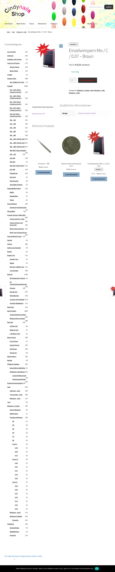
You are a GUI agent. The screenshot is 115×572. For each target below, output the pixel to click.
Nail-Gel (10, 322)
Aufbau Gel (14, 326)
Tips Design (14, 271)
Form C (14, 444)
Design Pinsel (14, 345)
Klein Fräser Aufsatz (17, 229)
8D (13, 440)
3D (13, 421)
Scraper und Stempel (17, 299)
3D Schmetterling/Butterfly (18, 283)
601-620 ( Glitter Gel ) (17, 166)
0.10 (16, 497)
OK (97, 568)
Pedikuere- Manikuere (17, 372)
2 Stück (87, 113)
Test (8, 402)
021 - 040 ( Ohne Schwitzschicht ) (16, 97)
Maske (9, 252)
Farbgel (9, 86)
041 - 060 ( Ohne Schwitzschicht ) (16, 103)
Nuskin (9, 360)
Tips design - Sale (16, 395)
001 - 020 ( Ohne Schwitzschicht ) (16, 91)
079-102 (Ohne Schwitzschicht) (15, 115)
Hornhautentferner (19, 379)
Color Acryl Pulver (13, 63)
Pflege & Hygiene (13, 364)
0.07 (16, 455)
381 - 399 (13, 135)
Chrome (12, 288)
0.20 (16, 478)
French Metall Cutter (14, 236)
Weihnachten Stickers (17, 318)
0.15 (16, 474)
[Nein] (112, 569)
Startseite (9, 23)
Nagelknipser (14, 532)
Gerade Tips (14, 259)
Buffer (12, 192)
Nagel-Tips (11, 255)
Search (109, 7)
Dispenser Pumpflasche (18, 207)
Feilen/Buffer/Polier (14, 188)
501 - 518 (13, 154)
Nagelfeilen (14, 196)
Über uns (54, 23)
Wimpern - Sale (22, 32)
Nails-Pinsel (11, 337)
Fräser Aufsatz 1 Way (17, 219)
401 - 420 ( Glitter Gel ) (17, 139)
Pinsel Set (13, 353)
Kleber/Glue (14, 414)
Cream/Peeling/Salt (19, 376)
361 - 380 (13, 131)
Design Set (13, 292)
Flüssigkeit (11, 211)
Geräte (9, 240)
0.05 (16, 452)
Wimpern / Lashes (83, 90)
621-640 (12, 169)
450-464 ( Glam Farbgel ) (18, 150)
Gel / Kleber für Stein (17, 82)
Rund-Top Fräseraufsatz (18, 233)
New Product (11, 357)
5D (13, 429)
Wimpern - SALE (74, 93)
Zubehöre (10, 524)
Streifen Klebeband (16, 303)
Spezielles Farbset (16, 185)
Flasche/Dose (12, 204)
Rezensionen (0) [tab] (38, 113)
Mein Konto (21, 23)
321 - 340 (13, 124)
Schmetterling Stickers (18, 315)
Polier (12, 200)
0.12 (16, 471)
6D (13, 433)
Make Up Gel (14, 330)
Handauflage (14, 528)
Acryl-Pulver (11, 52)
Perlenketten (14, 296)
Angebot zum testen (14, 59)
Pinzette (15, 520)
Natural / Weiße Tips (17, 267)
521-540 (12, 158)
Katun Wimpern (15, 410)
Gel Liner (13, 177)
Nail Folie (10, 307)
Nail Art (10, 274)
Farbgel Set (14, 173)
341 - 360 (13, 128)
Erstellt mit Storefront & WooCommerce (31, 559)
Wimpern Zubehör (16, 516)
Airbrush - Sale (15, 391)
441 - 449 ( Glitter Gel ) (17, 147)
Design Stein (11, 78)
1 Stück (80, 113)
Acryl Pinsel (14, 341)
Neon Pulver (14, 71)
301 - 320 (13, 120)
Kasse (31, 23)
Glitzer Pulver (14, 67)
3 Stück (93, 113)
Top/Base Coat (15, 334)
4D (13, 425)
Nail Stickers (11, 311)
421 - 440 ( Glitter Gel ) (17, 143)
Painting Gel (14, 181)
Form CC (15, 459)
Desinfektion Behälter (17, 368)
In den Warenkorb (88, 80)
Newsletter (42, 23)
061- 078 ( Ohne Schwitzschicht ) (16, 109)
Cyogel (9, 75)
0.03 (16, 448)
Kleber (12, 263)
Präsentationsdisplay (15, 383)
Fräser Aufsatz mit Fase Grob (16, 224)
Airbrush (10, 56)
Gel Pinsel (13, 349)
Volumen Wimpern (16, 417)
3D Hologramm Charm (17, 278)
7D (13, 436)
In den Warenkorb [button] (44, 172)
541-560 (12, 162)
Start (8, 32)
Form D (14, 482)
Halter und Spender (14, 248)
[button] (61, 46)
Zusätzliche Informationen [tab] (42, 107)
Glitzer (9, 244)
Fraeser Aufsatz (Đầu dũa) (16, 215)
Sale (13, 32)
